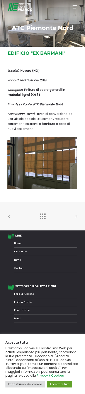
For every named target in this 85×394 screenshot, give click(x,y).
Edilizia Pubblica (24, 294)
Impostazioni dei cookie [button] (25, 384)
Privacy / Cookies (50, 375)
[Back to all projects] (42, 215)
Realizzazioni (22, 310)
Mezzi (17, 318)
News (17, 260)
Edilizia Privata (23, 302)
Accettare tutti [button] (59, 384)
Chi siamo (20, 251)
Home (17, 243)
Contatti (19, 268)
